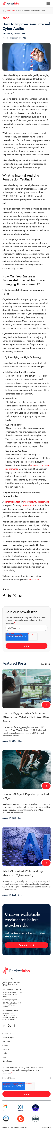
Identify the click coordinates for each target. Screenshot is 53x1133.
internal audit (28, 505)
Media (4, 1053)
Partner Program (8, 1037)
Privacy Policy (46, 1127)
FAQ (4, 1057)
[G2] (20, 1118)
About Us (5, 1049)
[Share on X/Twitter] (15, 595)
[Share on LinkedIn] (9, 595)
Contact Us (6, 1033)
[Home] (3, 11)
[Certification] (35, 1107)
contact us (34, 579)
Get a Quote (7, 1061)
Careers (5, 1045)
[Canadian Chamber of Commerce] (5, 1107)
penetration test (12, 501)
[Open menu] (48, 3)
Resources (11, 10)
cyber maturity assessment (36, 501)
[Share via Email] (20, 595)
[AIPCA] (5, 1118)
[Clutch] (35, 1118)
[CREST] (20, 1107)
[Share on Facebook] (4, 595)
